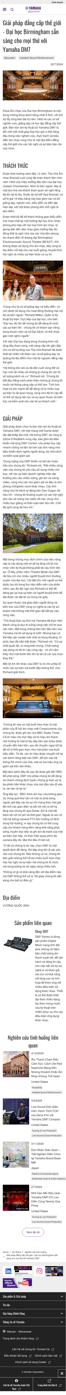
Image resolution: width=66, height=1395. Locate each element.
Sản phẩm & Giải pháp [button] (14, 1296)
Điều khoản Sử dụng (15, 1355)
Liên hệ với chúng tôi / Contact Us (31, 1349)
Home (6, 1251)
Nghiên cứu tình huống (36, 1251)
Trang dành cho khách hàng (18, 1338)
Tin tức (6, 1305)
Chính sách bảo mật (46, 1355)
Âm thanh (16, 1251)
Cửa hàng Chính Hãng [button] (14, 1313)
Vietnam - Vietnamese (19, 1331)
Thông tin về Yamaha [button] (13, 1322)
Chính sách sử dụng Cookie (30, 1362)
